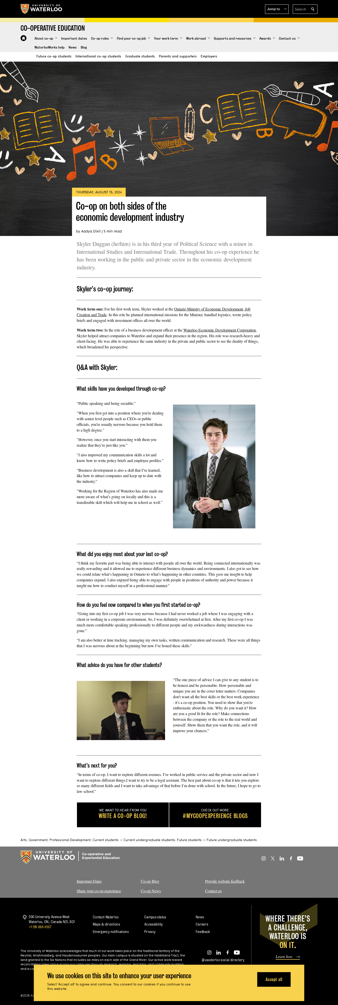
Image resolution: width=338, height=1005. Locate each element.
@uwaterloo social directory (223, 960)
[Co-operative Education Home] (23, 38)
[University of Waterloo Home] (42, 9)
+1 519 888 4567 (40, 927)
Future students (189, 840)
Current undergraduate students (149, 840)
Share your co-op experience (99, 890)
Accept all (274, 979)
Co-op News (151, 890)
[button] (277, 9)
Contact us (213, 890)
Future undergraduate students (232, 840)
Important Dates (89, 881)
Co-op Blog (150, 881)
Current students (106, 840)
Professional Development (70, 840)
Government (38, 840)
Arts (24, 840)
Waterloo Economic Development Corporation (219, 330)
